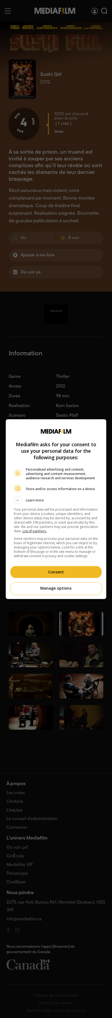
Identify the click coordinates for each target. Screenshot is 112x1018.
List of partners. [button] (35, 531)
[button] (56, 500)
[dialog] (56, 509)
